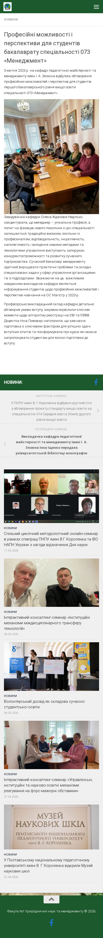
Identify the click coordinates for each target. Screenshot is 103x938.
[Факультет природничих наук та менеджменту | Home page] (8, 6)
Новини (11, 19)
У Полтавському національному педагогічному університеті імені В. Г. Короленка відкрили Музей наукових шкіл (48, 866)
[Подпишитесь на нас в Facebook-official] (96, 382)
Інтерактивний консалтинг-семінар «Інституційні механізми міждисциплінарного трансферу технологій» (47, 623)
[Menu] (96, 6)
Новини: (13, 382)
